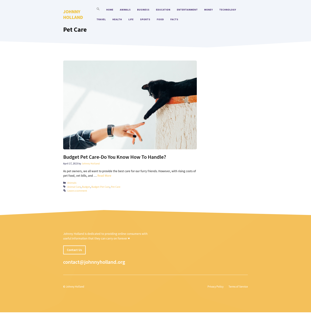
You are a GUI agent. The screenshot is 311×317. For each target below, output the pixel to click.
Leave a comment (77, 190)
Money (208, 9)
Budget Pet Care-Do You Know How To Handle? (114, 157)
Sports (145, 19)
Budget (86, 186)
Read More (104, 176)
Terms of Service (238, 286)
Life (131, 19)
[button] (98, 10)
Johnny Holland (73, 14)
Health (117, 19)
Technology (227, 9)
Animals (125, 9)
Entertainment (187, 9)
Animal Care (74, 186)
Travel (101, 19)
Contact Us (74, 250)
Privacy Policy (215, 286)
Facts (174, 19)
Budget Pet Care (100, 186)
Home (109, 9)
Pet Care (115, 186)
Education (163, 9)
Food (160, 19)
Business (143, 9)
